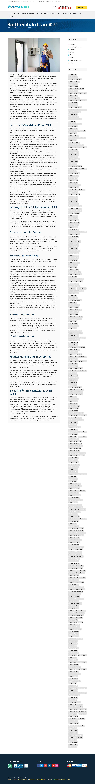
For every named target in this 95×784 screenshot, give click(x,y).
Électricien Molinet (73, 436)
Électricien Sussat (73, 662)
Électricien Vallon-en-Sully (74, 702)
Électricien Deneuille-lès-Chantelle (76, 279)
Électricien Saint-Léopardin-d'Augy (76, 582)
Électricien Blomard (73, 138)
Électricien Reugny (73, 519)
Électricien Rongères (73, 521)
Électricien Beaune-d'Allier (74, 112)
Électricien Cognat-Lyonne (74, 241)
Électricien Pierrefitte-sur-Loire (75, 507)
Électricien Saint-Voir (73, 634)
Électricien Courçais (73, 260)
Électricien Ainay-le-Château (75, 79)
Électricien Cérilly (82, 168)
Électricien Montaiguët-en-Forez (76, 446)
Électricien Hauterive (73, 342)
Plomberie (16, 13)
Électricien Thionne (73, 676)
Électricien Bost (82, 138)
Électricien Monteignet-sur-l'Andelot (76, 455)
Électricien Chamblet (73, 178)
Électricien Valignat (73, 697)
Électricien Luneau (73, 396)
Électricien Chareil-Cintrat (74, 194)
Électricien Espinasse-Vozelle (75, 309)
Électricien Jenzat (72, 356)
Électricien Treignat (73, 686)
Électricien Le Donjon (73, 293)
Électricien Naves (72, 481)
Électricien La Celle (73, 168)
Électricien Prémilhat (73, 514)
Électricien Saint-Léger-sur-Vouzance (77, 577)
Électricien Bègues (73, 114)
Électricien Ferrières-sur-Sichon (76, 316)
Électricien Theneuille (73, 671)
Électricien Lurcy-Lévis (73, 399)
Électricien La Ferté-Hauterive (75, 319)
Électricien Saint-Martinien (74, 594)
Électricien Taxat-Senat (74, 664)
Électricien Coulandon (73, 253)
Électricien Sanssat (73, 641)
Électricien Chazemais (73, 225)
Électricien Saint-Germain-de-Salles (76, 573)
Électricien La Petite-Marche (75, 504)
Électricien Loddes (73, 382)
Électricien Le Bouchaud (74, 142)
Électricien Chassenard (74, 204)
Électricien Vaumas (73, 709)
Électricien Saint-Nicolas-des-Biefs (76, 599)
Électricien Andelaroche (74, 81)
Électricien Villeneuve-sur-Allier (75, 737)
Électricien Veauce (73, 711)
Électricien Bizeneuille (73, 135)
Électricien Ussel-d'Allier (74, 695)
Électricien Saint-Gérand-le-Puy (75, 568)
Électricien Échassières (74, 305)
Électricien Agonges (73, 77)
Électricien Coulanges (73, 255)
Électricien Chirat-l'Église (74, 234)
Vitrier (80, 13)
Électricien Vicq (81, 725)
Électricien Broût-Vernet (74, 159)
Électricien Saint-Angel (74, 526)
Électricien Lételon (73, 373)
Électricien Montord (73, 469)
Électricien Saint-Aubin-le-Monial (76, 528)
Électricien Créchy (73, 267)
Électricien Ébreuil (73, 302)
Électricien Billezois (73, 131)
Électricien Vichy (72, 725)
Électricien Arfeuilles (73, 86)
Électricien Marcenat (73, 410)
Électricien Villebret (73, 733)
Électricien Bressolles (73, 152)
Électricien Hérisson (73, 345)
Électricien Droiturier (73, 298)
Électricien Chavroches (74, 222)
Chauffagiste (38, 13)
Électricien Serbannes (73, 653)
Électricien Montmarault (74, 465)
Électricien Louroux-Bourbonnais (76, 389)
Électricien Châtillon (73, 218)
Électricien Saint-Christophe (75, 540)
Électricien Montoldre (73, 467)
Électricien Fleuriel (73, 321)
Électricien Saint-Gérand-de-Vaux (76, 566)
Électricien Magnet (73, 403)
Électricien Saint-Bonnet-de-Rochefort (77, 533)
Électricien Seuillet (82, 655)
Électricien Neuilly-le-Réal (74, 488)
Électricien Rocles (82, 519)
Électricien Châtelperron (74, 213)
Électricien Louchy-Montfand (75, 387)
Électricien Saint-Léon (73, 580)
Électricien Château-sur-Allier (75, 206)
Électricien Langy (82, 361)
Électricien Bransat (82, 147)
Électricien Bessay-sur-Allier (75, 124)
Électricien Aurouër (73, 95)
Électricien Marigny (73, 415)
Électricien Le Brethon (73, 154)
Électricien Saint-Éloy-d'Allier (75, 551)
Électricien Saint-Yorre (74, 636)
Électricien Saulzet (73, 646)
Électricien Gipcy (72, 338)
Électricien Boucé (72, 140)
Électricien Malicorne (73, 408)
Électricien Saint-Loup (73, 584)
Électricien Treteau (73, 688)
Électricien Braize (72, 147)
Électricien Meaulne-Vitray (74, 427)
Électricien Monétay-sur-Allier (75, 441)
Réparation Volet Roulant (70, 13)
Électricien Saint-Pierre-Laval (75, 603)
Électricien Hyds (81, 347)
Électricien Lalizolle (73, 359)
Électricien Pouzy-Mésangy (75, 512)
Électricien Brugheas (73, 161)
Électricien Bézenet (73, 128)
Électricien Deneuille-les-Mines (75, 281)
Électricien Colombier (73, 244)
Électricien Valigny (73, 700)
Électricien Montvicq (73, 472)
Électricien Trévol (82, 688)
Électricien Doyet (72, 295)
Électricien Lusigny (73, 401)
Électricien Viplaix (72, 740)
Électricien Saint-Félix (73, 561)
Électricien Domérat (81, 288)
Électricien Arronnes (73, 91)
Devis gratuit (81, 7)
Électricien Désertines (73, 283)
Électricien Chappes (73, 192)
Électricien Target (82, 662)
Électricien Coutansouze (74, 262)
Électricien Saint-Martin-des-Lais (76, 591)
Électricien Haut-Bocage (74, 406)
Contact (11, 16)
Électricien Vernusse (73, 721)
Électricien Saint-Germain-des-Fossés (77, 570)
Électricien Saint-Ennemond (75, 554)
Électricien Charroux (73, 201)
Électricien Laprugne (73, 366)
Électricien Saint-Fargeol (74, 559)
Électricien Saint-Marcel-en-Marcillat (76, 589)
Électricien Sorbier (73, 657)
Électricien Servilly (73, 655)
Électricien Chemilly (73, 227)
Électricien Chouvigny (73, 236)
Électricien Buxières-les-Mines (75, 166)
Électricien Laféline (82, 356)
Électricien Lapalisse (73, 363)
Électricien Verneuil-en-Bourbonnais (76, 718)
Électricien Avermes (73, 100)
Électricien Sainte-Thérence (75, 629)
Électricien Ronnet (73, 523)
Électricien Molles (82, 436)
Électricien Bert (72, 121)
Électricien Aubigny (73, 93)
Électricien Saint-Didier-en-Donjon (76, 547)
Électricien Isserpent (73, 352)
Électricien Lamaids (73, 361)
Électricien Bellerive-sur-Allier (75, 119)
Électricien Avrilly (82, 100)
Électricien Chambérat (73, 175)
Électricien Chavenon (73, 220)
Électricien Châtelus (73, 215)
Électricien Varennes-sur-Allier (75, 704)
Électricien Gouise (82, 338)
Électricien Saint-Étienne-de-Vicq (76, 556)
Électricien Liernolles (73, 375)
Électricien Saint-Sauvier (74, 624)
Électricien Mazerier (73, 422)
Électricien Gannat (73, 328)
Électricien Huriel (72, 347)
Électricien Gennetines (74, 335)
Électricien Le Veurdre (73, 723)
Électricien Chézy (82, 232)
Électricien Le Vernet (73, 716)
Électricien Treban (73, 683)
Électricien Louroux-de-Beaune (75, 392)
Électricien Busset (73, 164)
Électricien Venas (82, 711)
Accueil (11, 13)
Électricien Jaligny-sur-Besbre (75, 354)
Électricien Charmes (73, 199)
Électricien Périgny (73, 502)
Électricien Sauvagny (73, 648)
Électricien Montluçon (73, 462)
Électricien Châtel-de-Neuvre (75, 208)
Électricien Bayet (72, 109)
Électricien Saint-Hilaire (74, 575)
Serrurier (59, 13)
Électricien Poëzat (82, 509)
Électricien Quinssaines (74, 516)
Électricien (52, 13)
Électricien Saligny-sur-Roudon (75, 638)
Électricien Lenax (82, 370)
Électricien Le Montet (73, 457)
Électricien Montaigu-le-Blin (75, 448)
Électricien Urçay (82, 693)
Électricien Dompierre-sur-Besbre (76, 291)
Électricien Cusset (73, 276)
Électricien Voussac (73, 742)
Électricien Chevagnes (73, 229)
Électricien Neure (72, 490)
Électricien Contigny (73, 248)
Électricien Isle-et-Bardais (74, 349)
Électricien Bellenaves (73, 117)
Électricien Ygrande (73, 744)
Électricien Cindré (72, 239)
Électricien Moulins (73, 474)
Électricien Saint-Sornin (74, 627)
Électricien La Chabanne (74, 173)
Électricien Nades (72, 476)
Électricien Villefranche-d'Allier (75, 735)
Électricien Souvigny (73, 660)
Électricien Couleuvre (73, 258)
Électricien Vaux (82, 709)
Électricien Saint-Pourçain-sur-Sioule (77, 613)
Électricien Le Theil (82, 669)
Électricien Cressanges (74, 269)
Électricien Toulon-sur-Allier (75, 681)
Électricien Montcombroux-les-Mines (77, 453)
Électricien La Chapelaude (74, 185)
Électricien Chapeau (73, 182)
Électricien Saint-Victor (74, 631)
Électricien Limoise (73, 380)
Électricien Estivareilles (74, 312)
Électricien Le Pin (72, 509)
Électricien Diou (72, 288)
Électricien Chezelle (73, 232)
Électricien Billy (82, 131)
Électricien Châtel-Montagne (75, 211)
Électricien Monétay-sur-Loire (75, 443)
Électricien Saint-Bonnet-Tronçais (76, 535)
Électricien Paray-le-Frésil (74, 497)
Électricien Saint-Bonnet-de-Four (76, 530)
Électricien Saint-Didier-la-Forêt (75, 549)
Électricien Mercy (82, 432)
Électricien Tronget (73, 693)
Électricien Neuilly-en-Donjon (75, 486)
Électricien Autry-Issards (74, 98)
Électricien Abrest (72, 74)
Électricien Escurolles (73, 307)
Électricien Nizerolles (73, 493)
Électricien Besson (73, 126)
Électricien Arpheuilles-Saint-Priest (76, 88)
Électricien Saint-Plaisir (74, 606)
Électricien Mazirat (73, 425)
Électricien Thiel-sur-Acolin (74, 674)
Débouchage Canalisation (27, 13)
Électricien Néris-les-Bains (74, 483)
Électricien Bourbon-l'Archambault (76, 145)
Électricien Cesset (73, 171)
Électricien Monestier (73, 439)
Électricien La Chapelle (74, 187)
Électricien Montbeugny (74, 450)
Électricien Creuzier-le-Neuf (75, 272)
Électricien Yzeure (73, 747)
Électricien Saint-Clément (74, 542)
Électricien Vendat (73, 714)
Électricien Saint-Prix (73, 620)
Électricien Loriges (73, 385)
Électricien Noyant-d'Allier (74, 495)
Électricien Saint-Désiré (74, 544)
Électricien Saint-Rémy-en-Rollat (76, 622)
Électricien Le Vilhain (73, 730)
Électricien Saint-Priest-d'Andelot (76, 615)
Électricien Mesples (73, 434)
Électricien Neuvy (81, 490)
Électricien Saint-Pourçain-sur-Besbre (77, 610)
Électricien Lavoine (73, 370)
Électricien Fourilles (73, 323)
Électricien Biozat (72, 133)
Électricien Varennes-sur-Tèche (76, 707)
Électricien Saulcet (73, 643)
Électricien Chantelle (73, 180)
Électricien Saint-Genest (74, 563)
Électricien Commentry (74, 246)
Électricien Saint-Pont (73, 608)
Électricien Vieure (72, 728)
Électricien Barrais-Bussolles (75, 107)
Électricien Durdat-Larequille (75, 300)
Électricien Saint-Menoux (74, 596)
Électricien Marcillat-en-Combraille (76, 413)
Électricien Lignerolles (73, 378)
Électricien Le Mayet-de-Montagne (76, 420)
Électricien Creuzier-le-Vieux (75, 274)
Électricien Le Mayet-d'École (75, 417)
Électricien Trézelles (73, 690)
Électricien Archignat (73, 84)
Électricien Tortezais (73, 678)
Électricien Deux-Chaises (74, 286)
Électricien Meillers (73, 432)
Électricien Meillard (73, 429)
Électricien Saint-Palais (74, 601)
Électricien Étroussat (73, 314)
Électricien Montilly (73, 460)
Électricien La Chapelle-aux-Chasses (76, 189)
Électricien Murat (82, 474)
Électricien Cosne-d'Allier (74, 251)
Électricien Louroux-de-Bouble (75, 394)
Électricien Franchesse (74, 326)
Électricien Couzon (73, 265)
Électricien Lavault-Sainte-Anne (75, 368)
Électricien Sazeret (73, 650)
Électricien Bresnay (73, 149)
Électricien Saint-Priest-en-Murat (76, 617)
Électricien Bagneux (73, 102)
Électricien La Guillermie (74, 340)
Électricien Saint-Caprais (74, 537)
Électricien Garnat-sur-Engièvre (75, 333)
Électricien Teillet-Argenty (74, 667)
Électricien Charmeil (73, 196)
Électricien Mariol (82, 415)
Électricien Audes (82, 93)
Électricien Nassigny (73, 479)
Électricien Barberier (73, 105)
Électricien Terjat (72, 669)
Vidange (46, 13)
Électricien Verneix (82, 714)
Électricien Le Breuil (73, 157)
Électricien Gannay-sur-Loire (75, 330)
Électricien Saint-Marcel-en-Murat (76, 587)
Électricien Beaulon (82, 109)
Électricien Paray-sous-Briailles (75, 500)
